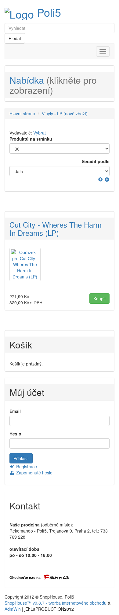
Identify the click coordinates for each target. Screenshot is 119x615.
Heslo (15, 434)
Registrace (26, 466)
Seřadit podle (96, 161)
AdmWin (13, 609)
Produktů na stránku (30, 139)
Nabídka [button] (53, 84)
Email (15, 411)
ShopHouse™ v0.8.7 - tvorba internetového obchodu (55, 603)
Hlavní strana (22, 113)
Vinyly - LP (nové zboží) (65, 113)
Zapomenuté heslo (33, 473)
